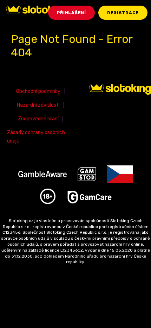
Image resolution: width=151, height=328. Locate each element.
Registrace (123, 12)
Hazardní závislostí (38, 105)
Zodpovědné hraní (38, 119)
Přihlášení (71, 12)
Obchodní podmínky (38, 91)
